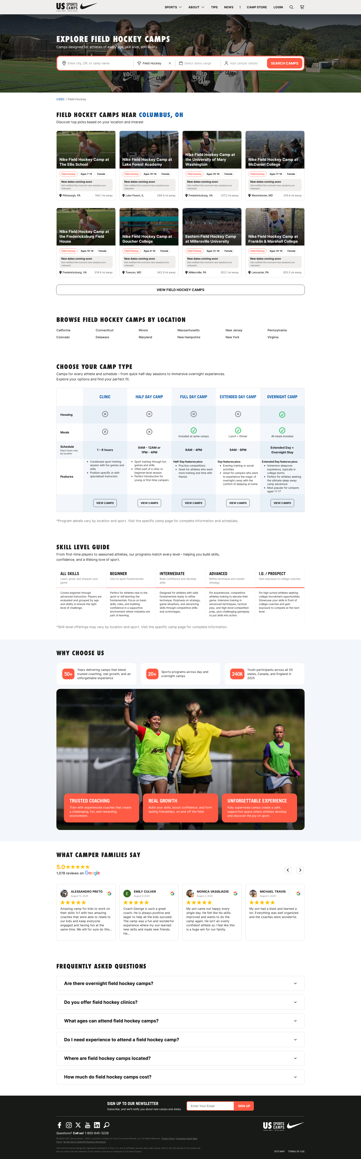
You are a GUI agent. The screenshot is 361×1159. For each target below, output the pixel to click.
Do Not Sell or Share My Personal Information (85, 1142)
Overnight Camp (282, 396)
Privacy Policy (168, 1138)
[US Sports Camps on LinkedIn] (97, 1125)
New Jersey (234, 330)
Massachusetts (188, 330)
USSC (60, 99)
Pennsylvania (277, 330)
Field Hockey (152, 63)
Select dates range (197, 63)
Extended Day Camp (238, 396)
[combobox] (99, 63)
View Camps (105, 503)
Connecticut (105, 330)
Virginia (273, 337)
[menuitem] (173, 7)
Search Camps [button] (284, 63)
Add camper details (244, 63)
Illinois (143, 330)
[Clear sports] (169, 63)
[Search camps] (106, 1125)
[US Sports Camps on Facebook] (59, 1125)
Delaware (102, 337)
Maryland (145, 337)
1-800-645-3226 (97, 1133)
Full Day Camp (193, 396)
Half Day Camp (149, 396)
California (63, 330)
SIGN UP (244, 1106)
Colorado (63, 337)
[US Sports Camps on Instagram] (69, 1125)
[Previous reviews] (288, 870)
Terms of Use (296, 1151)
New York (232, 337)
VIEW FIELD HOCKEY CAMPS (180, 290)
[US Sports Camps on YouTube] (88, 1125)
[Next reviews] (300, 870)
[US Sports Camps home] (77, 7)
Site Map (279, 1151)
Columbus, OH (161, 115)
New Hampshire (188, 337)
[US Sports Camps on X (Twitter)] (78, 1125)
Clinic (105, 396)
